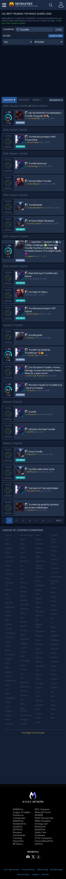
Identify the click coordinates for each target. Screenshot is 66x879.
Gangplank (10, 697)
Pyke (38, 594)
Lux (22, 677)
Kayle (22, 613)
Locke (23, 665)
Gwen (7, 719)
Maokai (23, 690)
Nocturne (40, 561)
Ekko (7, 663)
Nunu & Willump (39, 567)
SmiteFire (17, 826)
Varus (53, 600)
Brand (8, 611)
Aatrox (8, 535)
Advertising (42, 869)
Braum (8, 615)
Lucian (23, 669)
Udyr (53, 592)
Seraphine (40, 665)
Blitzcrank (9, 607)
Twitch (54, 588)
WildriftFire (18, 821)
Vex (52, 618)
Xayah (54, 652)
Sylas (38, 722)
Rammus (40, 611)
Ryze (38, 648)
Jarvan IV (24, 561)
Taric (53, 555)
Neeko (39, 548)
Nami (38, 535)
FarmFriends (19, 835)
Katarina (24, 608)
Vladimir (55, 635)
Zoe (52, 713)
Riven (38, 640)
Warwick (55, 644)
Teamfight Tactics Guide (33, 732)
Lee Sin (23, 647)
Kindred (24, 630)
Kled (22, 634)
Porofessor (18, 815)
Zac (52, 691)
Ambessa (9, 556)
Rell (37, 620)
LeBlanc (24, 643)
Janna (23, 556)
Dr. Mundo (10, 654)
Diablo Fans (40, 832)
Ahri (7, 539)
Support (35, 874)
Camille (8, 628)
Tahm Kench (54, 540)
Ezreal (8, 676)
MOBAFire (18, 809)
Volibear (55, 640)
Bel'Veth (9, 602)
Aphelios (9, 574)
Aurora (8, 589)
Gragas (8, 710)
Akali (7, 543)
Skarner (39, 700)
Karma (23, 595)
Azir (7, 594)
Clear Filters (55, 35)
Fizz (7, 689)
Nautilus (39, 543)
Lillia (22, 656)
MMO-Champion (43, 821)
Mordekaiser (26, 715)
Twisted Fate (54, 582)
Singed (39, 687)
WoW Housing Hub (44, 818)
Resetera (17, 832)
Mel (22, 699)
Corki (7, 641)
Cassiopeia (10, 633)
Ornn (38, 581)
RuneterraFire (19, 824)
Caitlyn (8, 624)
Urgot (53, 596)
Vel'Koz (54, 613)
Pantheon (40, 585)
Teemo (54, 559)
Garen (8, 702)
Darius (8, 645)
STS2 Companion (43, 838)
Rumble (39, 644)
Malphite (24, 682)
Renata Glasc (39, 625)
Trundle (54, 572)
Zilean (54, 709)
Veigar (54, 609)
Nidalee (39, 552)
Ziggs (53, 704)
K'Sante (23, 582)
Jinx (22, 578)
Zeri (52, 700)
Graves (8, 715)
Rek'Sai (39, 615)
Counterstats (19, 818)
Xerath (54, 657)
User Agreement (11, 869)
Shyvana (39, 683)
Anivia (8, 565)
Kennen (23, 621)
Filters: (7, 35)
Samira (39, 652)
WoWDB (39, 815)
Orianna (39, 576)
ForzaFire (17, 838)
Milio (22, 703)
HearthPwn (40, 829)
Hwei (22, 539)
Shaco (38, 674)
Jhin (22, 574)
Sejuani (39, 657)
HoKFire (39, 844)
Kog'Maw (24, 639)
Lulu (22, 673)
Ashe (7, 578)
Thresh (54, 563)
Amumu (9, 561)
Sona (38, 709)
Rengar (39, 635)
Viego (53, 627)
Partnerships (23, 874)
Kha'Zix (23, 625)
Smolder (39, 704)
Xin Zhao (55, 661)
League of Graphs (21, 812)
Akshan (8, 548)
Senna (38, 661)
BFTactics (18, 844)
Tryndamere (56, 576)
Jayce (22, 569)
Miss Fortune (24, 709)
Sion (38, 691)
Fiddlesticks (10, 680)
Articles (45, 874)
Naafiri (23, 723)
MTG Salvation (42, 809)
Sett (37, 670)
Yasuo (54, 665)
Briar (7, 620)
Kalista (23, 591)
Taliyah (54, 546)
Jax (21, 565)
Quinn (38, 602)
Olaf (37, 572)
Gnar (7, 706)
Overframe (40, 835)
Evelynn (8, 671)
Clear (58, 29)
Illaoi (22, 543)
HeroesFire (18, 841)
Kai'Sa (23, 587)
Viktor (53, 631)
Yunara (54, 678)
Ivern (22, 552)
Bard (7, 598)
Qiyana (39, 598)
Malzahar (24, 686)
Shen (38, 678)
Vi (51, 622)
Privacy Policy (28, 869)
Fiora (7, 685)
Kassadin (24, 604)
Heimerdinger (26, 535)
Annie (7, 569)
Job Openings (56, 869)
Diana (8, 650)
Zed (52, 696)
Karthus (24, 600)
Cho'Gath (9, 637)
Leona (23, 652)
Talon (53, 550)
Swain (38, 717)
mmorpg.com (41, 824)
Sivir (38, 696)
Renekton (40, 631)
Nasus (38, 539)
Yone (53, 670)
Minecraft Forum (43, 812)
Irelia (22, 548)
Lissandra (24, 660)
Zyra (53, 717)
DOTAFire (18, 829)
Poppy (38, 589)
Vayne (54, 605)
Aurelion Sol (9, 584)
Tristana (55, 568)
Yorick (54, 674)
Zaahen (54, 687)
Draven (8, 658)
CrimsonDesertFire (44, 841)
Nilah (38, 556)
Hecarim (9, 723)
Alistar (8, 552)
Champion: (8, 29)
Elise (7, 667)
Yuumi (54, 683)
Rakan (38, 607)
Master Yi (24, 695)
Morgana (24, 719)
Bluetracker (40, 826)
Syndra (54, 535)
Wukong (54, 648)
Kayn (22, 617)
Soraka (39, 713)
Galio (7, 693)
